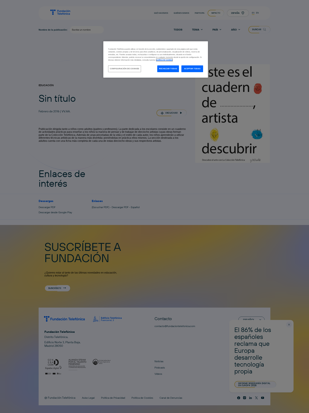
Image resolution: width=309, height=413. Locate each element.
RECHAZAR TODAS (168, 69)
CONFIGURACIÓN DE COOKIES (124, 69)
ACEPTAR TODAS (192, 69)
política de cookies (164, 60)
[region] (155, 59)
